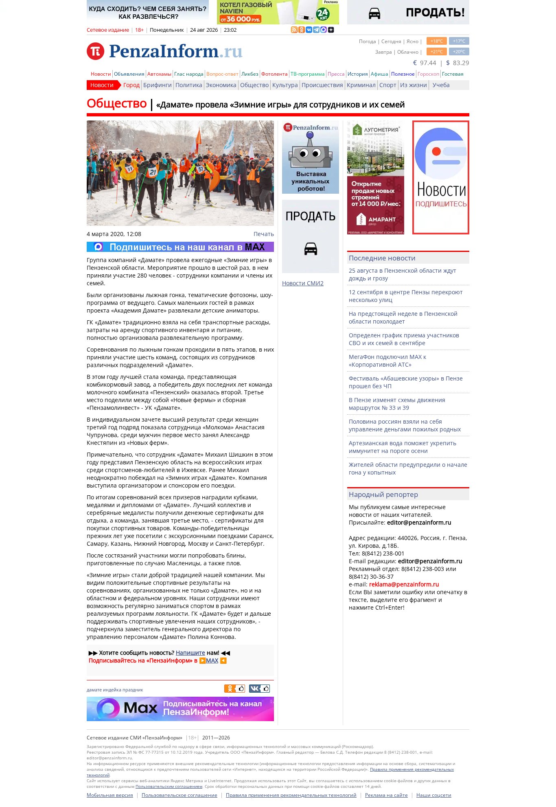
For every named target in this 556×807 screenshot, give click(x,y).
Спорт (387, 85)
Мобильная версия (110, 795)
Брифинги (157, 85)
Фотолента (274, 73)
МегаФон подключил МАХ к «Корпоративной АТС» (387, 360)
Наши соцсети (433, 795)
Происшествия (322, 85)
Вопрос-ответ (222, 73)
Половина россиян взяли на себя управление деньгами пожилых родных (405, 425)
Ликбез (249, 73)
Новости (101, 73)
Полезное (403, 73)
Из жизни (413, 85)
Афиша (379, 73)
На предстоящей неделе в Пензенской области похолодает (403, 317)
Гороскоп (428, 73)
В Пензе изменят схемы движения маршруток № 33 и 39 (397, 403)
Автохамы (159, 73)
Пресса (336, 73)
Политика (188, 85)
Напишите (190, 652)
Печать (264, 234)
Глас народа (189, 73)
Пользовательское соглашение (179, 795)
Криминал (361, 85)
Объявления (129, 73)
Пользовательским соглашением (169, 786)
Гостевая (453, 73)
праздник (133, 690)
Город (131, 85)
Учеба (441, 85)
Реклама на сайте (386, 795)
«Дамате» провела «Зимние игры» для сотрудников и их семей (280, 104)
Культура (285, 85)
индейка (112, 690)
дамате (94, 690)
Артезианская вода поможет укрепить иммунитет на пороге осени (402, 447)
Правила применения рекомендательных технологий (291, 795)
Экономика (221, 85)
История (358, 73)
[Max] (180, 247)
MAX (212, 660)
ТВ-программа (308, 73)
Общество (254, 85)
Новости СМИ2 (303, 283)
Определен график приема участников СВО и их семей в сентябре (404, 339)
